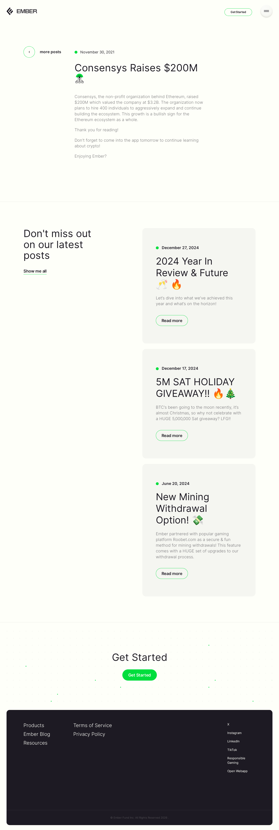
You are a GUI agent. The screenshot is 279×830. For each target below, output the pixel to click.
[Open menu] (266, 11)
